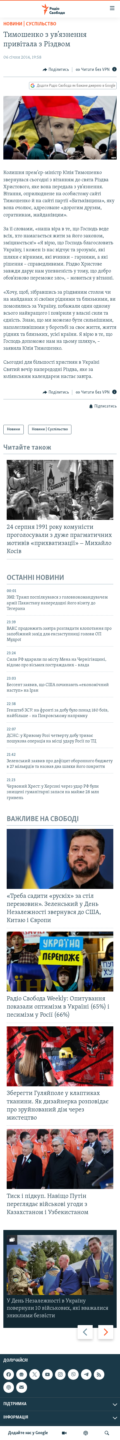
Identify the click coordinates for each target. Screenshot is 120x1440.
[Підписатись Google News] (21, 1374)
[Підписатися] (21, 1387)
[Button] (56, 69)
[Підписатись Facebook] (8, 1374)
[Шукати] (107, 1433)
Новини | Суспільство (29, 24)
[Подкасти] (85, 1433)
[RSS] (99, 1374)
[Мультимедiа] (64, 1433)
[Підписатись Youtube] (47, 1374)
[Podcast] (8, 1387)
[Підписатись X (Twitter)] (34, 1374)
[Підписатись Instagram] (60, 1374)
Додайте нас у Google (28, 1433)
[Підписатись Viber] (73, 1374)
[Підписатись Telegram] (86, 1374)
